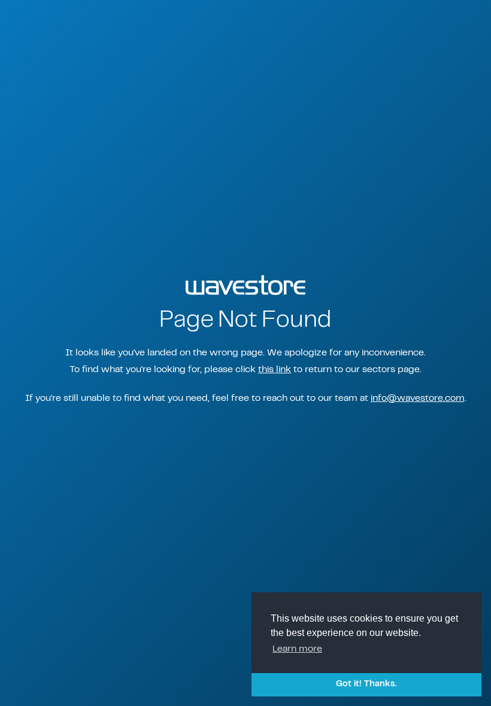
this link (274, 370)
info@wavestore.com (418, 398)
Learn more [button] (297, 649)
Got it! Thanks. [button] (366, 684)
